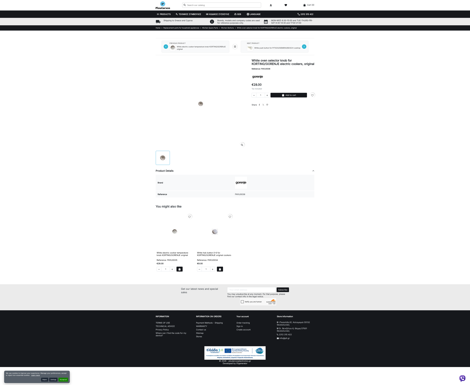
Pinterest (267, 104)
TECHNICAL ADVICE (165, 326)
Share (259, 104)
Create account (243, 329)
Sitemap (200, 333)
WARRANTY (201, 326)
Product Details (165, 170)
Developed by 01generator (235, 363)
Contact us (201, 329)
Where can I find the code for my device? (171, 334)
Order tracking (243, 323)
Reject (44, 379)
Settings (53, 379)
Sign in (239, 326)
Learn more (35, 375)
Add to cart (289, 95)
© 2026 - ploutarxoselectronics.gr (235, 361)
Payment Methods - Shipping (209, 323)
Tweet (263, 104)
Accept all (63, 379)
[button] (271, 5)
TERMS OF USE (163, 323)
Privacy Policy (162, 329)
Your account (242, 316)
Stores (199, 336)
